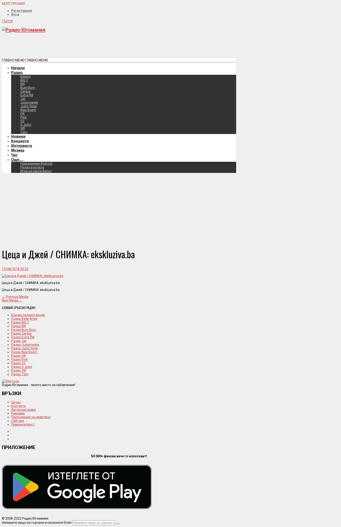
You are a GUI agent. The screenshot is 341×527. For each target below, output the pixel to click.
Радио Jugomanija (25, 344)
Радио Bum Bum (23, 330)
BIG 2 (24, 80)
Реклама (18, 413)
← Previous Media (15, 297)
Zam (23, 132)
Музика (17, 150)
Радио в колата (32, 167)
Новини (18, 136)
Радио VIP (18, 370)
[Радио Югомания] (23, 30)
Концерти (20, 141)
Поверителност (23, 424)
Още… (17, 159)
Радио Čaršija (21, 333)
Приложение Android (36, 163)
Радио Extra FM (22, 337)
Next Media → (12, 300)
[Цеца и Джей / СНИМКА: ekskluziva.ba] (32, 276)
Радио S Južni (21, 367)
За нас (16, 402)
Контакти (18, 406)
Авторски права (23, 410)
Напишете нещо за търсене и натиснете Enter (37, 522)
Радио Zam (20, 374)
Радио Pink (19, 359)
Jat (22, 99)
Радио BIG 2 (20, 322)
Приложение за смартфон (31, 417)
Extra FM (26, 95)
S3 (22, 121)
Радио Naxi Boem (24, 352)
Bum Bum (27, 88)
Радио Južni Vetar (24, 348)
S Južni (25, 125)
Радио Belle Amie (24, 319)
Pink (23, 117)
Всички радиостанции (28, 315)
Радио (17, 72)
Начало (18, 67)
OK (22, 113)
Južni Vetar (28, 106)
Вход (15, 14)
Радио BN (18, 326)
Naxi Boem (28, 110)
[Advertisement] (86, 47)
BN (22, 84)
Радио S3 (18, 363)
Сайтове (17, 421)
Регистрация (21, 10)
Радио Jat (18, 341)
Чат (14, 155)
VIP (22, 128)
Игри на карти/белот (36, 171)
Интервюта (21, 145)
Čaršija (25, 91)
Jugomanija (29, 102)
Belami (25, 76)
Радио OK (18, 356)
